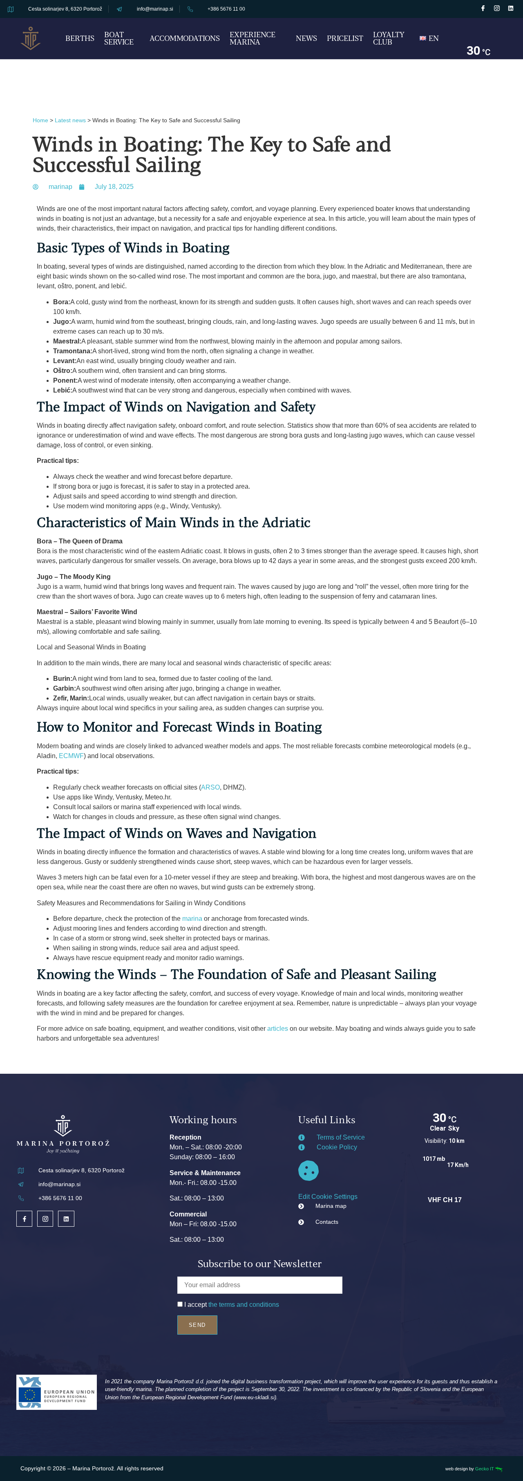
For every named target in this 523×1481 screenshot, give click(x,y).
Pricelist (345, 38)
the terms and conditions (243, 1304)
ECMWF (71, 755)
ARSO (210, 787)
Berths (79, 38)
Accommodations (185, 38)
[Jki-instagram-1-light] (497, 8)
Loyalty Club (389, 38)
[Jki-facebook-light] (483, 8)
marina (192, 918)
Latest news (70, 120)
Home (40, 120)
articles (277, 1028)
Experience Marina (252, 38)
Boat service (119, 38)
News (306, 38)
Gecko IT (485, 1468)
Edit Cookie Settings (328, 1196)
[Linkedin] (511, 8)
